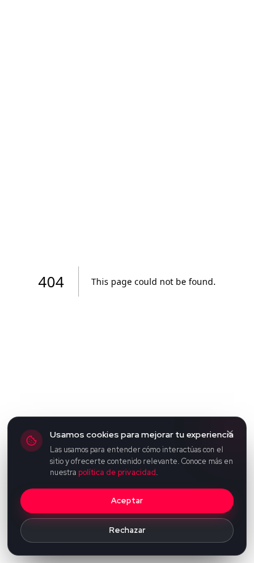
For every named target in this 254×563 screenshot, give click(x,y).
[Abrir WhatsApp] (223, 532)
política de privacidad (117, 472)
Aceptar (127, 500)
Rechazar (127, 530)
